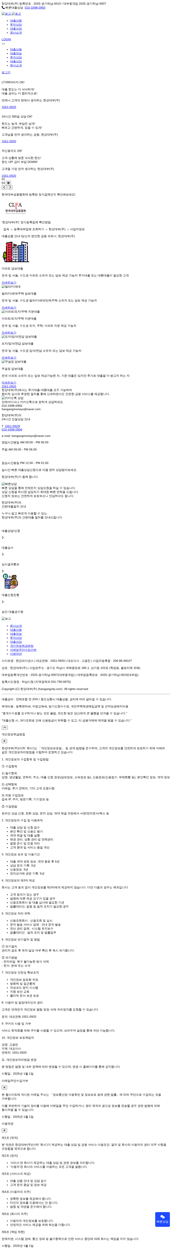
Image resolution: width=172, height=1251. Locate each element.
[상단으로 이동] (5, 727)
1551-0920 (9, 107)
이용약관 (16, 653)
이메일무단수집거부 (23, 649)
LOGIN (6, 39)
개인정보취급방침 (22, 645)
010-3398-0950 (35, 7)
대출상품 (16, 20)
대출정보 (16, 53)
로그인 (6, 72)
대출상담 (16, 28)
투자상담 (16, 24)
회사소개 (16, 32)
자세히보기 (9, 282)
